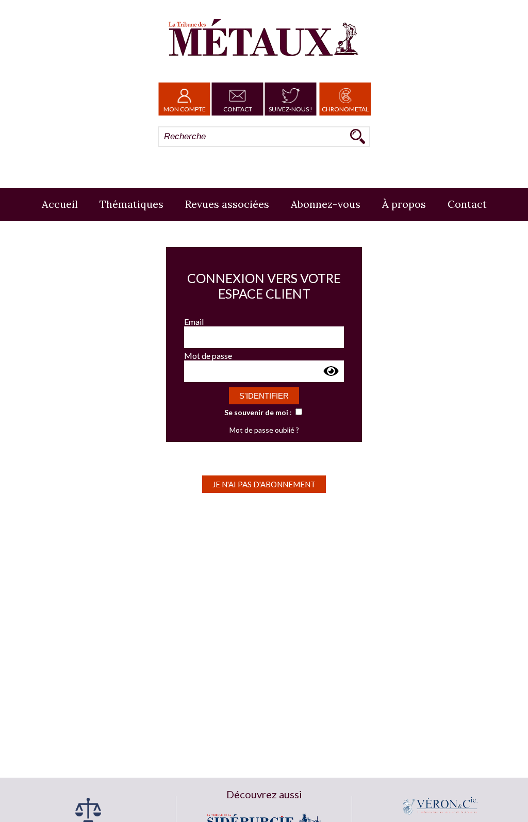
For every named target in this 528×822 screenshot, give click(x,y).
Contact (237, 109)
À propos (404, 204)
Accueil (60, 204)
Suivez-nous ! (290, 109)
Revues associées (227, 204)
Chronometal (345, 109)
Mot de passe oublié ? (264, 429)
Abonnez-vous (325, 204)
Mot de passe (208, 355)
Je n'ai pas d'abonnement (264, 484)
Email (194, 321)
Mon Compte (184, 109)
